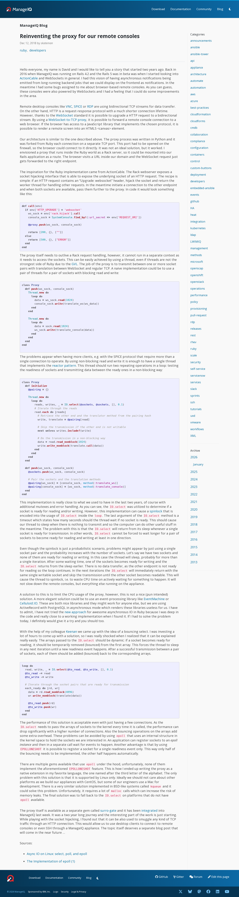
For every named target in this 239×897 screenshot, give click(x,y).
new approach (75, 612)
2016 (193, 539)
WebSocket (64, 115)
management (199, 248)
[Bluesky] (190, 892)
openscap (196, 268)
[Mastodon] (199, 892)
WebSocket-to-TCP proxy (67, 120)
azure (194, 101)
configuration (199, 148)
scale (193, 355)
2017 (193, 532)
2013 (193, 562)
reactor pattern (64, 365)
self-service (197, 369)
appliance (196, 67)
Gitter (180, 877)
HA (192, 208)
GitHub (163, 877)
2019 (193, 517)
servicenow (197, 376)
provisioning (198, 309)
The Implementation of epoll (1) (51, 861)
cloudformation (200, 114)
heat (193, 215)
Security (65, 891)
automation (198, 87)
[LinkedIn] (217, 892)
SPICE (78, 106)
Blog (220, 9)
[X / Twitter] (180, 892)
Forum (197, 877)
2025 (193, 472)
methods (196, 255)
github (194, 201)
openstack (197, 282)
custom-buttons (201, 168)
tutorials (196, 409)
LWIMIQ (195, 242)
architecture (198, 74)
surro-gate (108, 810)
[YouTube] (227, 892)
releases (195, 329)
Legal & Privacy (78, 891)
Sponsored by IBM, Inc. (39, 891)
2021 (193, 502)
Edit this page (220, 877)
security (195, 362)
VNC (69, 106)
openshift (196, 275)
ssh (192, 402)
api (192, 61)
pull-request (198, 315)
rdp (192, 322)
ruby (23, 50)
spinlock (156, 511)
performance (199, 295)
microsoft (196, 262)
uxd (192, 416)
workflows (197, 429)
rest (193, 335)
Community (204, 9)
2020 (193, 509)
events (194, 195)
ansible (195, 47)
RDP (90, 106)
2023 (193, 487)
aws (192, 94)
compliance (197, 141)
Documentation (180, 9)
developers (37, 50)
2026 (193, 457)
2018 (193, 524)
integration (197, 221)
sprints (195, 396)
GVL (75, 264)
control (195, 161)
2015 (193, 547)
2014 (193, 554)
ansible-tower (199, 54)
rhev (193, 342)
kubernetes (198, 228)
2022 (193, 494)
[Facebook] (208, 892)
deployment (198, 175)
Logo (55, 891)
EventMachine (154, 599)
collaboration (199, 134)
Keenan (71, 631)
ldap (193, 235)
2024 (193, 479)
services (195, 382)
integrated (149, 810)
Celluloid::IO (28, 603)
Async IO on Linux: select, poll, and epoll (57, 854)
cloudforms (197, 121)
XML (193, 436)
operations (197, 288)
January (198, 464)
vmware (195, 422)
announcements (201, 41)
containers (197, 154)
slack (193, 389)
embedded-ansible (202, 188)
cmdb (193, 128)
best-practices (199, 108)
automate (196, 81)
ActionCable (29, 78)
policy (194, 302)
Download (158, 9)
